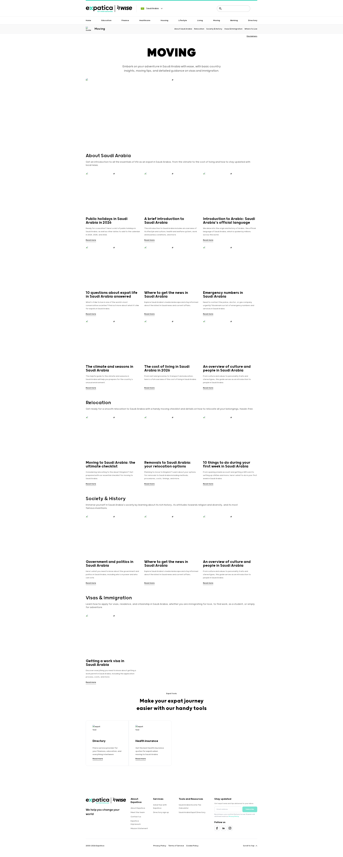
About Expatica (138, 808)
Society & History (214, 29)
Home (88, 20)
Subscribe (250, 809)
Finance (125, 20)
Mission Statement (139, 828)
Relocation (199, 29)
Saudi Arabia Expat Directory (192, 812)
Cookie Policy (192, 846)
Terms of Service (176, 846)
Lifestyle (182, 20)
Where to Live (251, 29)
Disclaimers (252, 36)
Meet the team (138, 812)
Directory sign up (161, 812)
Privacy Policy (234, 816)
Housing (164, 20)
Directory (252, 20)
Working (234, 20)
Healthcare (144, 20)
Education (106, 20)
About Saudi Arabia (183, 29)
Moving (216, 20)
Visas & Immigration (233, 29)
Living (200, 20)
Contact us (136, 817)
